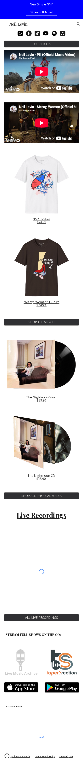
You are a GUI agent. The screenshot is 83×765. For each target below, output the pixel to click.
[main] (41, 221)
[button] (4, 24)
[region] (41, 9)
